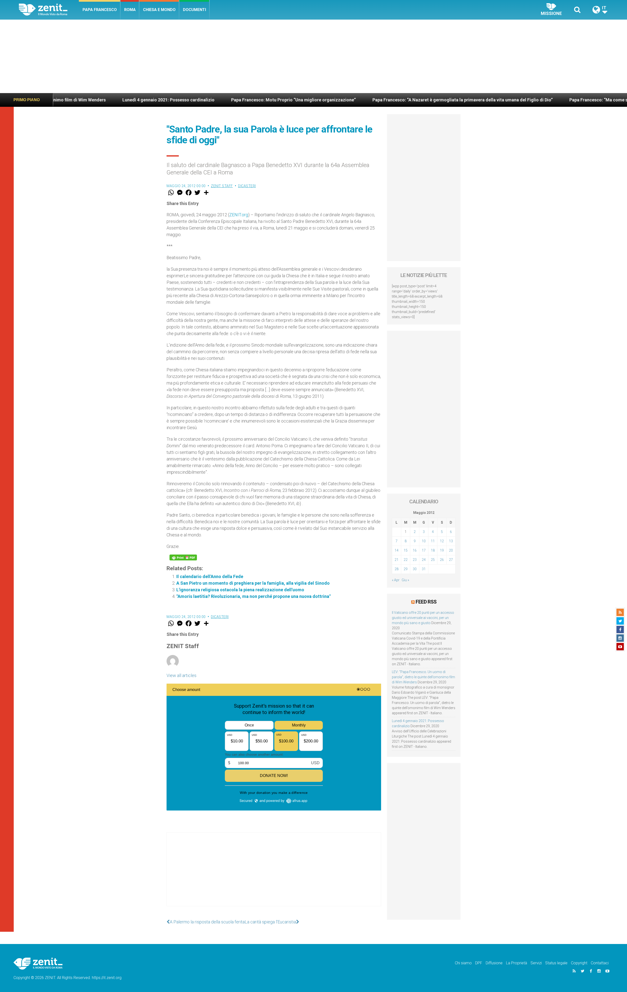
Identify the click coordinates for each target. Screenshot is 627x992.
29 (406, 569)
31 (424, 569)
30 (415, 569)
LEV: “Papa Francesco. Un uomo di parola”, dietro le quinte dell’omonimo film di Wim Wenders (423, 677)
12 (442, 541)
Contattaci (600, 963)
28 (396, 569)
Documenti (194, 9)
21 (396, 560)
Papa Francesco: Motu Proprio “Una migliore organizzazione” (230, 99)
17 (424, 550)
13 (451, 541)
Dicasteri (247, 186)
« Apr (395, 580)
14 (396, 550)
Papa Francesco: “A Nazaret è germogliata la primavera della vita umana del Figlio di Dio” (400, 99)
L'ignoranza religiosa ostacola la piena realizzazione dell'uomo (240, 589)
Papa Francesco (100, 9)
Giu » (405, 580)
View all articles (181, 675)
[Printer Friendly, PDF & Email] (183, 557)
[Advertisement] (313, 56)
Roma (130, 9)
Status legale (556, 963)
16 (415, 550)
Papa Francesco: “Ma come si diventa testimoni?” (556, 99)
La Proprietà (516, 963)
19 (442, 550)
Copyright (579, 963)
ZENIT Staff (222, 186)
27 (451, 560)
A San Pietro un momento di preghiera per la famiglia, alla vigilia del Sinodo (253, 583)
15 (406, 550)
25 (433, 560)
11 (433, 541)
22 (406, 560)
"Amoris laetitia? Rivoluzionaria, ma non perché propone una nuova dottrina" (253, 596)
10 (424, 541)
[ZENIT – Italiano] (49, 9)
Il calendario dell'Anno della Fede (209, 576)
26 (442, 560)
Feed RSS (426, 602)
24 (424, 560)
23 (415, 560)
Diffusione (494, 963)
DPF (478, 963)
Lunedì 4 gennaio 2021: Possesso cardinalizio (106, 99)
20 (451, 550)
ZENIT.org (238, 214)
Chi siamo (463, 963)
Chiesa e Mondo (159, 9)
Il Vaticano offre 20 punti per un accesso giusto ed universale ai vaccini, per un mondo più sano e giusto (423, 618)
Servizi (536, 963)
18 (433, 550)
